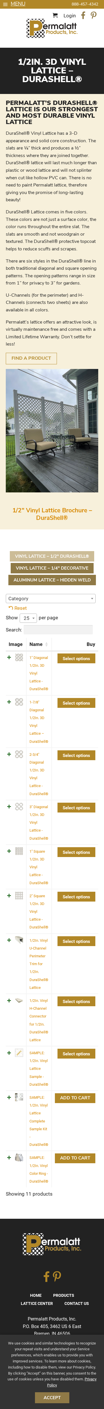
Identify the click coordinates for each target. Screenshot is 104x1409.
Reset (20, 608)
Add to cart (75, 1098)
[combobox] (51, 598)
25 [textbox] (26, 618)
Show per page (32, 618)
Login (70, 16)
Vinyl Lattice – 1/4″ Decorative (52, 568)
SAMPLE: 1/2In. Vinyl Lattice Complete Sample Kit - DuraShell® (38, 1121)
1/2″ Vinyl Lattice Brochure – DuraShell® (52, 514)
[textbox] (50, 598)
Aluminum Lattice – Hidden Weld (52, 580)
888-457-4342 (85, 4)
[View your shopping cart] (55, 16)
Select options (76, 658)
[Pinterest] (93, 16)
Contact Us (76, 1303)
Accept (52, 1398)
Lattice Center (37, 1303)
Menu (18, 3)
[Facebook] (83, 16)
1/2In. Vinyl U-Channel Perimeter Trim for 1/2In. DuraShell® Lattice (38, 964)
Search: (14, 630)
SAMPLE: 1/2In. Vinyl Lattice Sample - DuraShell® (38, 1069)
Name (35, 644)
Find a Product (31, 358)
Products (63, 1295)
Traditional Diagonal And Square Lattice (52, 28)
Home (36, 1295)
